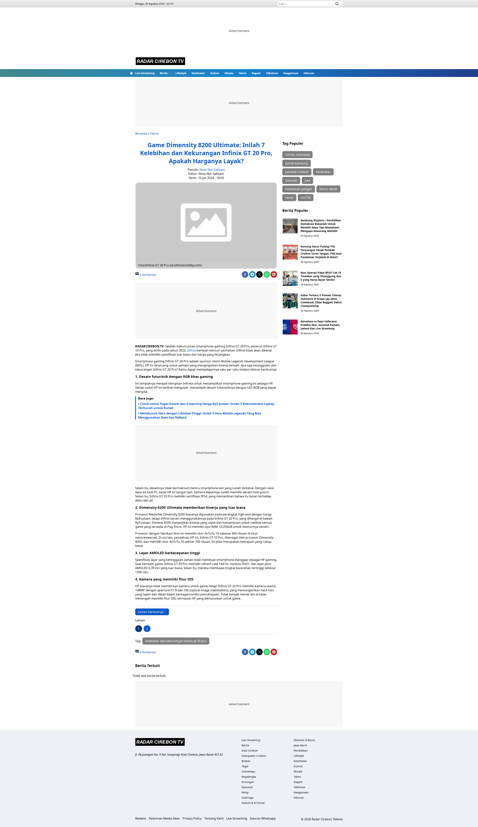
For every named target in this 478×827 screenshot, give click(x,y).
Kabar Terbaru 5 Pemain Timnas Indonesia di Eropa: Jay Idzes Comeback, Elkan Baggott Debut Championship (321, 300)
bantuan (291, 180)
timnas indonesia (297, 155)
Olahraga (247, 797)
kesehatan (323, 172)
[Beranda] (131, 73)
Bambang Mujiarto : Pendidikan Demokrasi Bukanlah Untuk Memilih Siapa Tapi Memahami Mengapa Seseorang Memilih (321, 226)
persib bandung (296, 163)
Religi (245, 792)
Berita (163, 73)
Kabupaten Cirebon (254, 756)
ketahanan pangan (298, 189)
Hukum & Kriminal (253, 803)
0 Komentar (147, 275)
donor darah (328, 189)
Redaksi (140, 818)
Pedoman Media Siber (164, 818)
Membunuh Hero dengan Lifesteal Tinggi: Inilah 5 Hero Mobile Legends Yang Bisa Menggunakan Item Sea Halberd (199, 415)
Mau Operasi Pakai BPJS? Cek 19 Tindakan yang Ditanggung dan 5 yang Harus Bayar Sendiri (321, 276)
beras (289, 198)
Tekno (242, 73)
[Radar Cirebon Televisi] (160, 61)
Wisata (229, 73)
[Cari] (337, 4)
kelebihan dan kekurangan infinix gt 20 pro (175, 641)
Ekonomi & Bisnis (304, 740)
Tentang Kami (214, 818)
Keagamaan (290, 73)
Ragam (256, 73)
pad (307, 180)
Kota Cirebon (250, 750)
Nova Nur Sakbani (212, 170)
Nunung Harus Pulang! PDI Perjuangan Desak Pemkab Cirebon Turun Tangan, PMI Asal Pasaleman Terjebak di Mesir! (321, 252)
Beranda (141, 133)
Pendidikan (301, 750)
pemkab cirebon (296, 172)
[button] (165, 73)
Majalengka (249, 776)
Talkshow (272, 73)
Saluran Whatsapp (263, 818)
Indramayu (248, 771)
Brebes (246, 761)
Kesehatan (198, 73)
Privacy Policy (192, 818)
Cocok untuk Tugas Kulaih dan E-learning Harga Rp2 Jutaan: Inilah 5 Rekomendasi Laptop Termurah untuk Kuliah (206, 406)
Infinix (191, 350)
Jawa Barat (300, 745)
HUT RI (306, 198)
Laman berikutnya (150, 612)
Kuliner (214, 73)
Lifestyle (181, 73)
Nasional (247, 787)
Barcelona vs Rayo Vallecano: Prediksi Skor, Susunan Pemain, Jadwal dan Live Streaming (320, 325)
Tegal (245, 766)
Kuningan (248, 782)
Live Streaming (145, 73)
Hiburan (309, 73)
